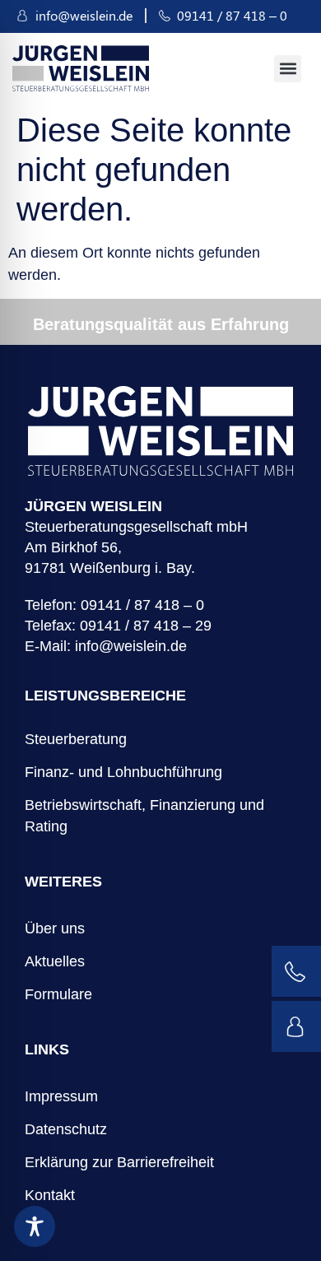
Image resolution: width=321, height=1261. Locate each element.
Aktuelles (55, 961)
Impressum (61, 1096)
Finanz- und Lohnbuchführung (123, 772)
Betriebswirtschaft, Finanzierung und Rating (144, 816)
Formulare (58, 994)
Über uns (55, 928)
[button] (287, 68)
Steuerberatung (76, 739)
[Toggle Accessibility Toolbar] (34, 1226)
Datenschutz (66, 1129)
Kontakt (50, 1195)
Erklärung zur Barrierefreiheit (119, 1162)
